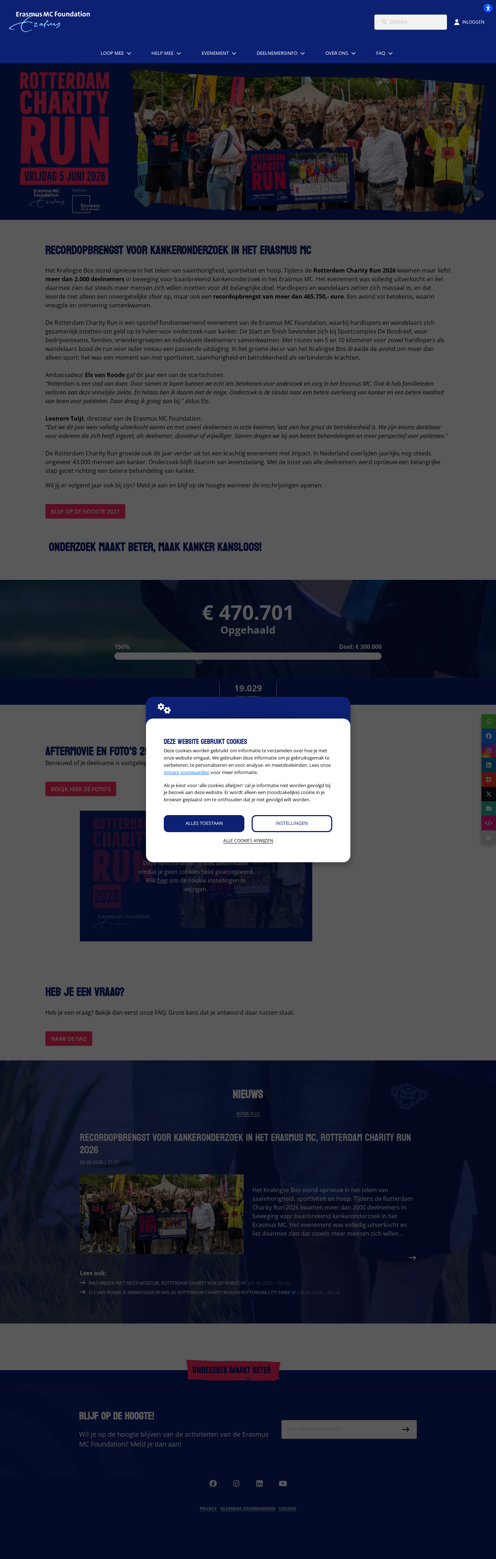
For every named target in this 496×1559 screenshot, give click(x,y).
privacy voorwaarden (187, 772)
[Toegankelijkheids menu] (488, 8)
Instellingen (292, 823)
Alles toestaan (204, 823)
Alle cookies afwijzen (248, 840)
